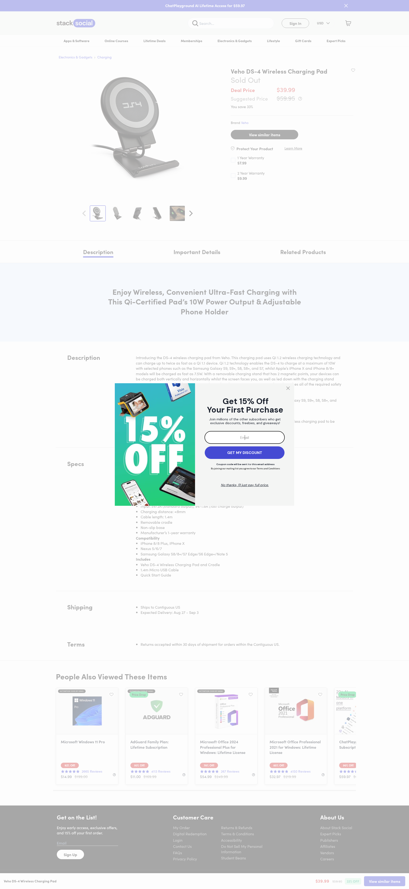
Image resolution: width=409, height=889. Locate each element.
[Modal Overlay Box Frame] (204, 444)
